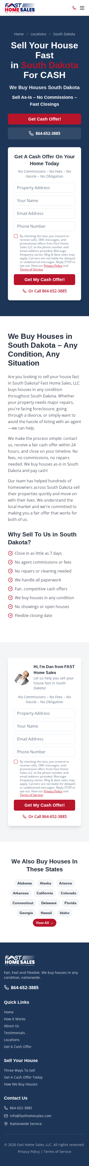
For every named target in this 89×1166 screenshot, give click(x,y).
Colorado (68, 893)
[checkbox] (16, 236)
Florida (70, 903)
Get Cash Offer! (44, 119)
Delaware (49, 903)
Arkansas (21, 893)
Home (19, 34)
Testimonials (14, 1032)
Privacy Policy (53, 266)
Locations (38, 34)
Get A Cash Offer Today (23, 1077)
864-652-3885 (48, 133)
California (45, 893)
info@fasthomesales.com (30, 1115)
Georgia (26, 913)
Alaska (45, 883)
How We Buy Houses (21, 1084)
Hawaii (46, 913)
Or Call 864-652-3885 (47, 291)
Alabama (24, 883)
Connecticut (23, 903)
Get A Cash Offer (18, 1046)
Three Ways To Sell (19, 1070)
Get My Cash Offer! (44, 279)
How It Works (14, 1019)
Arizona (65, 883)
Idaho (64, 913)
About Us (11, 1025)
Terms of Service (31, 269)
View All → (44, 923)
